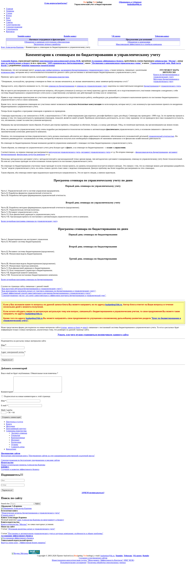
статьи (64, 327)
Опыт (8, 20)
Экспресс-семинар (19, 433)
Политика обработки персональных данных (107, 562)
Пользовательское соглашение (73, 562)
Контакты (10, 31)
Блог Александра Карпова (12, 47)
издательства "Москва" (166, 61)
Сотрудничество (13, 25)
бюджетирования (151, 86)
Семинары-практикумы (16, 431)
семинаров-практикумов (58, 77)
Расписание (16, 442)
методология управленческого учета (64, 152)
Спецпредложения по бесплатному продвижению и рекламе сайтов (30, 460)
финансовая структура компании (31, 154)
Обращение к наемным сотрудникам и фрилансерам (47, 42)
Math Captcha (6, 410)
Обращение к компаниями (139, 42)
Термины (10, 11)
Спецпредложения (14, 27)
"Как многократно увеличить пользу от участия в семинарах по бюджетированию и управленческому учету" (48, 291)
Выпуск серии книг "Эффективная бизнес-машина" (23, 543)
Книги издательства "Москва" (14, 524)
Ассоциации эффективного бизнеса (107, 61)
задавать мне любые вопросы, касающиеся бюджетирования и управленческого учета (72, 70)
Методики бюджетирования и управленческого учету (166, 80)
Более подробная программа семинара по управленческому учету (29, 221)
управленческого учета (171, 86)
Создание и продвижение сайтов (93, 558)
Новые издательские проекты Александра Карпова (23, 465)
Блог (8, 18)
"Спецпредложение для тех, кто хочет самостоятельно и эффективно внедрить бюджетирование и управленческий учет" (53, 295)
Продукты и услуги (14, 422)
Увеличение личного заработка (47, 44)
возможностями (8, 72)
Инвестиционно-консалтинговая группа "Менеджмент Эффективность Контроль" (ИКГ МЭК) (93, 560)
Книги (9, 424)
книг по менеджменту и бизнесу (15, 63)
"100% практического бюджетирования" (65, 63)
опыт (85, 327)
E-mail (4, 405)
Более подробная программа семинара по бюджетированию (27, 279)
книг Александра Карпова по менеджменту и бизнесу (40, 520)
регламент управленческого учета (95, 152)
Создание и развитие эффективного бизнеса (20, 469)
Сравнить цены (18, 447)
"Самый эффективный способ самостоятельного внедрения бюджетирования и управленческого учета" (46, 293)
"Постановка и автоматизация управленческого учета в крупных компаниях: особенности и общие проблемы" (55, 533)
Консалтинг (11, 449)
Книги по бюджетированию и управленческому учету (166, 76)
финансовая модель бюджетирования (152, 152)
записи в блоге (74, 327)
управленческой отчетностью (161, 136)
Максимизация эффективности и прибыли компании (139, 44)
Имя (3, 345)
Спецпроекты (12, 29)
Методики (10, 426)
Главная (9, 9)
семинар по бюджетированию (61, 86)
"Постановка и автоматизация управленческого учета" (116, 63)
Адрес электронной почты (13, 352)
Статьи (9, 13)
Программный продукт (16, 428)
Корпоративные (18, 438)
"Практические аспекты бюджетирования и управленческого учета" (30, 513)
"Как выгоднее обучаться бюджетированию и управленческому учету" (31, 289)
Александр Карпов (9, 61)
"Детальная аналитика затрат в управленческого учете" (31, 529)
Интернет (15, 440)
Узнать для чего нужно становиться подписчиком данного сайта (93, 334)
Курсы (9, 15)
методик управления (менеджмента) (38, 65)
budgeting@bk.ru (134, 4)
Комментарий (7, 392)
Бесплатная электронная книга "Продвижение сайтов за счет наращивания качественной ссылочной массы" (48, 456)
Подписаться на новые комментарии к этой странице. (27, 396)
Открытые (15, 435)
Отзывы (14, 444)
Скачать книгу (8, 515)
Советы (9, 22)
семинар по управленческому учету (92, 86)
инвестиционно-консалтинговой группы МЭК (59, 61)
